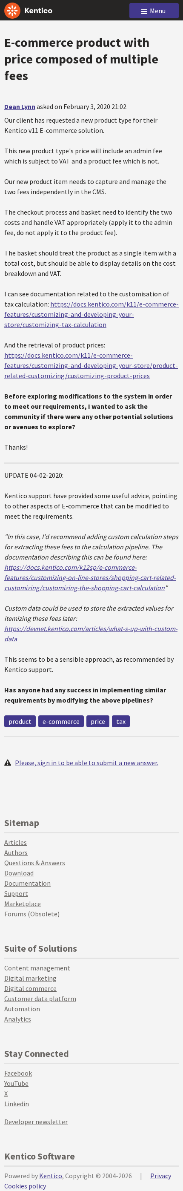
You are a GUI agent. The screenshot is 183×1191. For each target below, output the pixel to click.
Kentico (50, 1175)
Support (16, 893)
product (20, 721)
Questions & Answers (34, 862)
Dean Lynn (19, 106)
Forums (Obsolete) (32, 914)
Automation (22, 1008)
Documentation (27, 883)
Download (19, 873)
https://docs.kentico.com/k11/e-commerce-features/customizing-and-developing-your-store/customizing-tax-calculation (91, 314)
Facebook (18, 1073)
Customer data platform (40, 998)
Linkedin (16, 1103)
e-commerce (61, 721)
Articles (15, 842)
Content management (37, 968)
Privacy (160, 1175)
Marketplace (22, 903)
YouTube (16, 1083)
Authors (16, 852)
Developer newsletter (36, 1121)
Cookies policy (25, 1186)
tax (121, 721)
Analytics (17, 1019)
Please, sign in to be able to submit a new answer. (86, 762)
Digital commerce (30, 988)
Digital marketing (30, 978)
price (98, 721)
